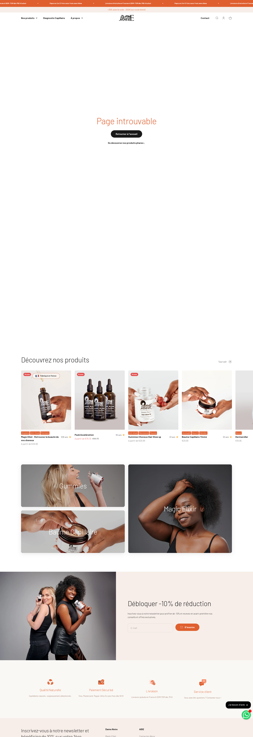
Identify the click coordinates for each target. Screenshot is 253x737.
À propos (75, 18)
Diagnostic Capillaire (54, 18)
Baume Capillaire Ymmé (194, 437)
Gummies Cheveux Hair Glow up (144, 437)
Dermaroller (241, 437)
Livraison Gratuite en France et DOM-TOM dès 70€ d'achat (114, 3)
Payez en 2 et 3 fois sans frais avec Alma (51, 3)
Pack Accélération (84, 434)
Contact (205, 18)
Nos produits (27, 18)
